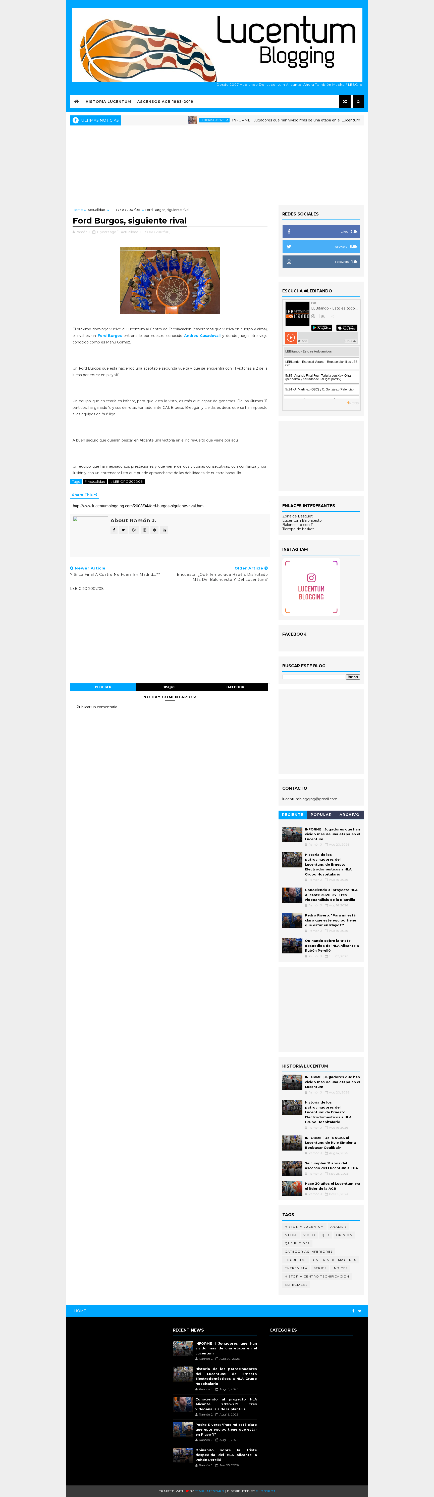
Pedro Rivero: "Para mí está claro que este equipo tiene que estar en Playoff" (330, 920)
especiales (296, 1285)
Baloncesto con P (297, 524)
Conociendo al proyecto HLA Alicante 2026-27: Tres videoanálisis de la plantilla (331, 895)
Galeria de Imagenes (334, 1260)
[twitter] (360, 1311)
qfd (325, 1235)
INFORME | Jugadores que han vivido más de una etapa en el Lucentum (266, 120)
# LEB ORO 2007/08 (126, 481)
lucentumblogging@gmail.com (310, 799)
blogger (103, 687)
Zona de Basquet (297, 516)
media (291, 1235)
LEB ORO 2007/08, (155, 232)
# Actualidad (95, 481)
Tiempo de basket (298, 529)
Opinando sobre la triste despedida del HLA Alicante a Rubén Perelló (332, 945)
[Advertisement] (217, 164)
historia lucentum (184, 120)
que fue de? (297, 1243)
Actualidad (96, 210)
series (320, 1268)
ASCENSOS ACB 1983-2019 (165, 101)
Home (78, 210)
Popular (321, 814)
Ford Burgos (110, 335)
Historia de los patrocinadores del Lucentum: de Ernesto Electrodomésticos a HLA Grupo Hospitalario (328, 864)
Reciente (293, 814)
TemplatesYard (209, 1491)
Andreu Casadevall (203, 335)
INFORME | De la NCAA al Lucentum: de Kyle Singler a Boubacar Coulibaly (330, 1143)
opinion (344, 1235)
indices (340, 1268)
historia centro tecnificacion (317, 1276)
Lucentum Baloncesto (302, 520)
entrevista (296, 1268)
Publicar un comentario (96, 707)
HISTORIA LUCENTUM (108, 101)
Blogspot (265, 1491)
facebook (235, 687)
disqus (168, 687)
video (309, 1235)
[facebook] (353, 1311)
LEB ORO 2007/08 (125, 210)
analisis (338, 1226)
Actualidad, (130, 232)
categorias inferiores (309, 1251)
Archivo (350, 814)
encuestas (296, 1260)
